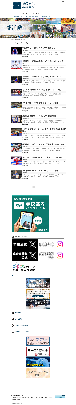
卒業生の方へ (47, 16)
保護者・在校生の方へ (33, 16)
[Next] (46, 186)
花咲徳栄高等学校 (18, 403)
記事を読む (25, 56)
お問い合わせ (36, 13)
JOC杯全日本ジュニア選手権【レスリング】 (40, 171)
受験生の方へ (19, 16)
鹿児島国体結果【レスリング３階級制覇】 (39, 116)
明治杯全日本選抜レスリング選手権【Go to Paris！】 (44, 144)
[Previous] (30, 186)
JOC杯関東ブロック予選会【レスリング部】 (40, 103)
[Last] (49, 186)
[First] (27, 186)
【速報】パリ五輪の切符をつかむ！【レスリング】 (43, 77)
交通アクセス (25, 13)
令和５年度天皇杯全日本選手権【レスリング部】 (42, 90)
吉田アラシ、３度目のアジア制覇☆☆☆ (38, 48)
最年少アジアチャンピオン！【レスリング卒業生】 (43, 157)
